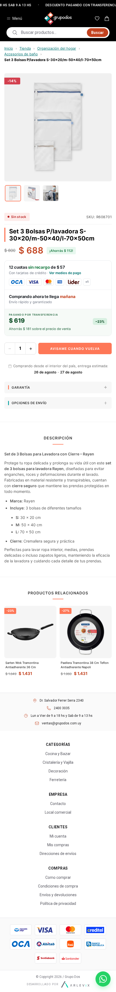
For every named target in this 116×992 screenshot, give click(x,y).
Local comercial (58, 812)
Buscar (97, 32)
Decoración (58, 771)
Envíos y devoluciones (58, 895)
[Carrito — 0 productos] (107, 18)
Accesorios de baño (21, 54)
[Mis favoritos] (97, 18)
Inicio (8, 48)
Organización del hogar (56, 48)
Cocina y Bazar (58, 754)
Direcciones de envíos (58, 853)
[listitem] (13, 193)
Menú (17, 18)
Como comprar (58, 877)
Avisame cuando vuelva (75, 349)
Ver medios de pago (65, 273)
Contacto (58, 803)
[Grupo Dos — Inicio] (58, 18)
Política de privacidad (58, 903)
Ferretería (58, 780)
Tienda (25, 48)
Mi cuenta (58, 836)
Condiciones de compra (58, 886)
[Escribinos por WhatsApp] (103, 979)
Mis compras (58, 845)
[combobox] (52, 32)
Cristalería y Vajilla (58, 762)
